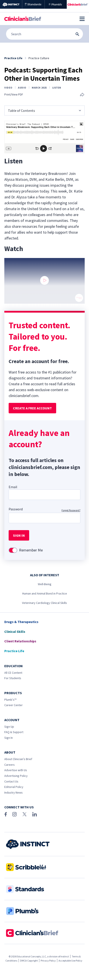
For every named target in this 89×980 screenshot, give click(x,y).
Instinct (64, 956)
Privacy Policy (48, 960)
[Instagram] (14, 814)
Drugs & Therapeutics (21, 622)
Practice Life (14, 651)
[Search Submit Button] (77, 34)
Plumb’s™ (10, 700)
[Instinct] (11, 4)
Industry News (13, 792)
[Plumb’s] (56, 4)
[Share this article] (82, 95)
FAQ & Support (13, 732)
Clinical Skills (14, 631)
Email (13, 487)
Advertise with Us (15, 770)
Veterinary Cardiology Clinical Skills (44, 603)
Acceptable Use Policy (70, 960)
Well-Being (44, 584)
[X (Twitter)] (24, 814)
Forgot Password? (71, 510)
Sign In (8, 738)
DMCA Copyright (29, 960)
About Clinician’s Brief (18, 759)
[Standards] (33, 4)
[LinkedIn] (34, 814)
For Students (12, 678)
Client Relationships (20, 641)
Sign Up (9, 727)
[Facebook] (5, 814)
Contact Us (11, 781)
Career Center (13, 705)
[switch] (13, 550)
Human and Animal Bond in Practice (44, 593)
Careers (9, 765)
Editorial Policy (13, 787)
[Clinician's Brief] (78, 4)
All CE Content (13, 673)
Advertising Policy (16, 776)
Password (16, 509)
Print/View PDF (13, 94)
